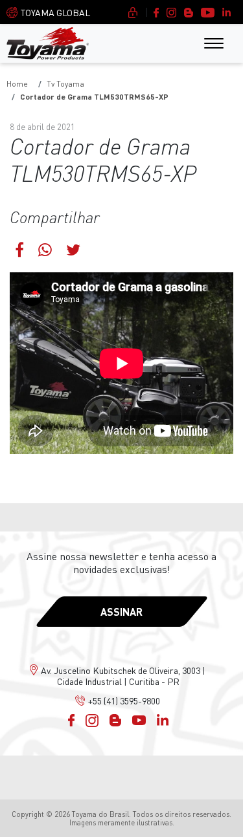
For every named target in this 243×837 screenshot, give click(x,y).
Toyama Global (55, 12)
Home (17, 84)
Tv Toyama (65, 84)
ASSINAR (121, 611)
